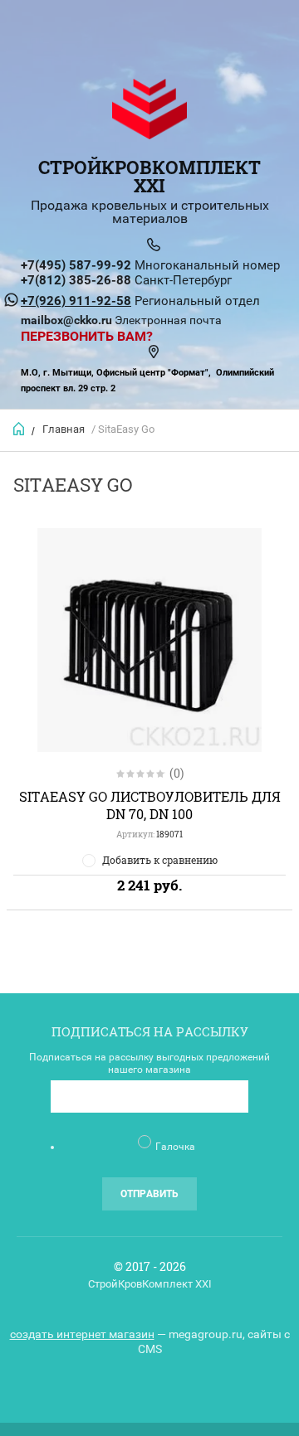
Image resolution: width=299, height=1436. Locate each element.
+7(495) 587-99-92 (76, 265)
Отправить (149, 1194)
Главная (63, 429)
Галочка (175, 1146)
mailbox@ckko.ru (66, 320)
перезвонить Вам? (87, 336)
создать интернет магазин (82, 1334)
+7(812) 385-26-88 (76, 280)
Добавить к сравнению (160, 859)
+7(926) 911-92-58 (76, 301)
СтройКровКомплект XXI (149, 176)
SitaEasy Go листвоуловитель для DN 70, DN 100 (150, 805)
